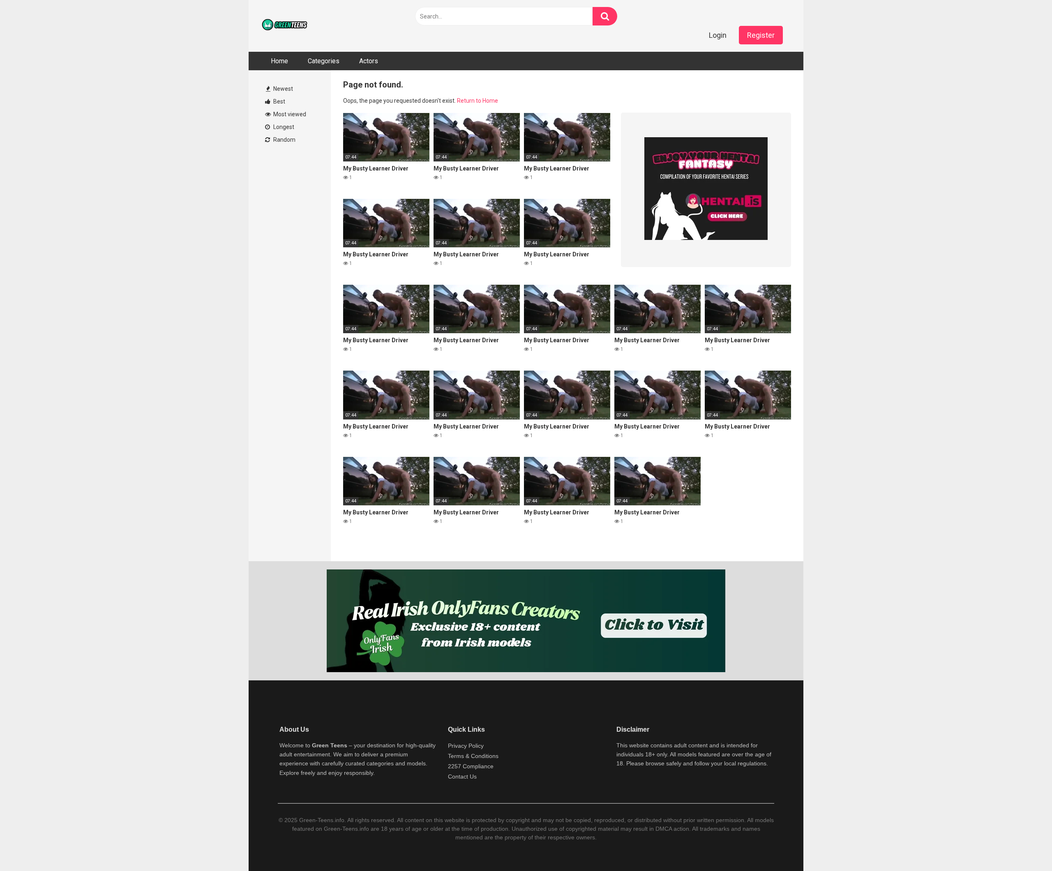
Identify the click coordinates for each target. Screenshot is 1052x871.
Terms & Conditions (473, 756)
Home (279, 61)
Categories (323, 61)
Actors (368, 61)
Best (278, 101)
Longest (283, 127)
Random (283, 139)
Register (761, 35)
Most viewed (289, 114)
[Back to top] (1024, 846)
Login (718, 35)
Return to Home (477, 100)
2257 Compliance (471, 766)
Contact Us (462, 776)
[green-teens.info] (285, 26)
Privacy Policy (466, 745)
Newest (282, 88)
